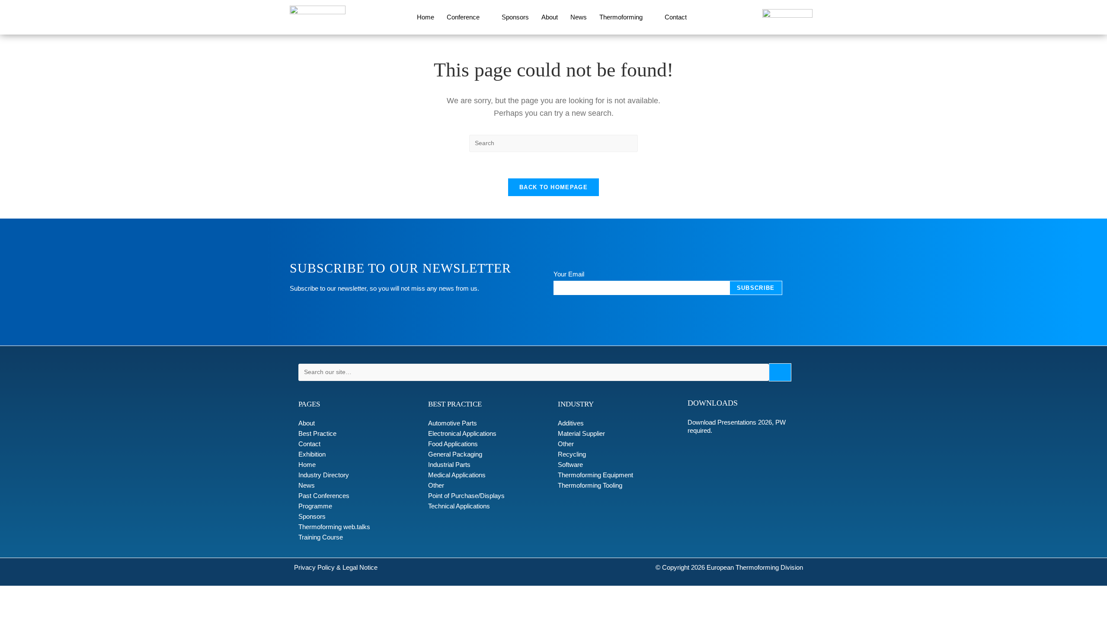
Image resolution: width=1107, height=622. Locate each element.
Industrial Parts (449, 464)
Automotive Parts (452, 423)
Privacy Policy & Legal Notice (336, 567)
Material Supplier (581, 433)
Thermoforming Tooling (590, 485)
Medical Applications (457, 475)
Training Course (320, 537)
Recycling (572, 454)
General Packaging (455, 454)
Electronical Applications (462, 433)
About (549, 17)
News (578, 17)
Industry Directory (323, 475)
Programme (315, 506)
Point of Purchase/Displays (466, 495)
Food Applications (453, 443)
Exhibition (312, 454)
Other (436, 485)
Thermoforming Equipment (595, 475)
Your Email (569, 274)
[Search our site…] (533, 372)
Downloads (713, 403)
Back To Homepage (553, 187)
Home (425, 17)
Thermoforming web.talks (334, 526)
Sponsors (515, 17)
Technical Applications (459, 506)
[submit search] (780, 372)
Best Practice (317, 433)
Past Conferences (323, 495)
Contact (676, 17)
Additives (571, 423)
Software (570, 464)
